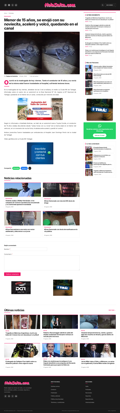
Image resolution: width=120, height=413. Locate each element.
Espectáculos (89, 399)
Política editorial (55, 396)
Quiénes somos (55, 386)
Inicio (5, 13)
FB (9, 396)
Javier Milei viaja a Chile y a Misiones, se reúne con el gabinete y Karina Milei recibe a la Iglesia (97, 362)
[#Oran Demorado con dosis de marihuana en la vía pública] (61, 218)
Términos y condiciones (57, 402)
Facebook (24, 168)
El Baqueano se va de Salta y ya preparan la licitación (101, 155)
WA (16, 396)
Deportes (88, 396)
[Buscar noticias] (102, 5)
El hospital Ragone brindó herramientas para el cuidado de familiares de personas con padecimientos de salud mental (102, 150)
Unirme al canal (99, 135)
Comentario (8, 254)
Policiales (11, 13)
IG (5, 396)
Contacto (53, 389)
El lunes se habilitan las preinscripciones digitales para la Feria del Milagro (102, 164)
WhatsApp (16, 168)
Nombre (7, 249)
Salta (7, 330)
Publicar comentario (12, 274)
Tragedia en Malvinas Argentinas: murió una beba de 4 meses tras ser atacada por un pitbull (99, 18)
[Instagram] (5, 5)
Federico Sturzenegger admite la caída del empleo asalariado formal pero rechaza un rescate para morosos (98, 27)
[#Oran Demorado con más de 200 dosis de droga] (61, 190)
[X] (12, 5)
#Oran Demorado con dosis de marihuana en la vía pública (101, 90)
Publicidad (54, 392)
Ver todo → (112, 310)
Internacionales (89, 402)
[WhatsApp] (16, 5)
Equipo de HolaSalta (12, 76)
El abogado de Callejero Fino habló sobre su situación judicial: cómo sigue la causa (98, 43)
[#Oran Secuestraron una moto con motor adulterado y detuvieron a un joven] (22, 218)
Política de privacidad (57, 399)
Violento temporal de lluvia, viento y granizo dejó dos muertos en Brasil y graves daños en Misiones (98, 35)
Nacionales (88, 392)
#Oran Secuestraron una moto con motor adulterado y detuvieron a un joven (20, 230)
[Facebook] (9, 5)
